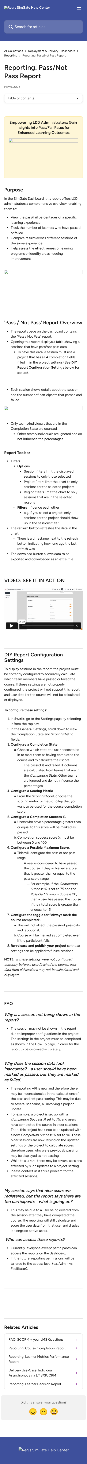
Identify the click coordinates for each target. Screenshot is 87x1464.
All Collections (13, 51)
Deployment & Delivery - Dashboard (51, 51)
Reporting (10, 55)
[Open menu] (79, 7)
